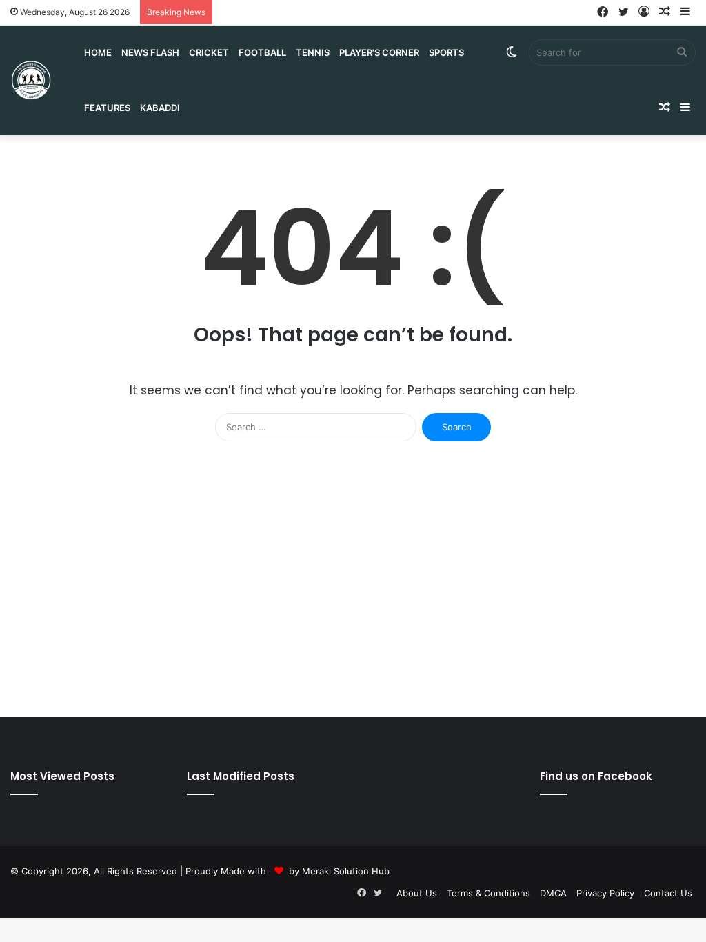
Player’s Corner (379, 52)
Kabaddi (160, 107)
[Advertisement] (353, 586)
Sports (446, 52)
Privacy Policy (605, 893)
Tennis (313, 52)
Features (107, 107)
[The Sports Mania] (31, 80)
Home (98, 52)
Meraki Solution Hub (346, 870)
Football (262, 52)
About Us (416, 893)
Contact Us (668, 893)
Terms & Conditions (488, 893)
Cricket (209, 52)
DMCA (553, 893)
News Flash (150, 52)
